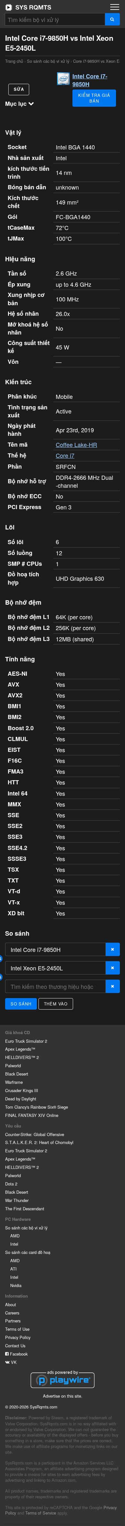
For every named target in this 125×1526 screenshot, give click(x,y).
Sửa (19, 89)
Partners (13, 1321)
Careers (12, 1313)
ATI (13, 1269)
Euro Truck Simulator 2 (26, 1041)
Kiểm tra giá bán (94, 98)
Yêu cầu (13, 1126)
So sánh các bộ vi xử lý (48, 61)
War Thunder (17, 1200)
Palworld (13, 1065)
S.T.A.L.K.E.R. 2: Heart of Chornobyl (39, 1142)
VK (13, 1362)
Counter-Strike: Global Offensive (34, 1134)
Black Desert (16, 1074)
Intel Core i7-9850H (89, 80)
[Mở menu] (114, 7)
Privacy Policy (17, 1337)
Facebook (18, 1354)
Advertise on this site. (62, 1396)
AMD (15, 1236)
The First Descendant (24, 1209)
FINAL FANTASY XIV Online (31, 1115)
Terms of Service (40, 1513)
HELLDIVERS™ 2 (22, 1057)
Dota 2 (11, 1184)
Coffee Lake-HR (76, 444)
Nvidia (15, 1285)
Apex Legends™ (20, 1049)
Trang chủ (28, 7)
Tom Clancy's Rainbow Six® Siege (36, 1107)
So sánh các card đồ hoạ (27, 1252)
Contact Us (15, 1345)
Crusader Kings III (21, 1090)
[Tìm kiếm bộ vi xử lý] (112, 19)
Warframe (14, 1082)
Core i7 (65, 455)
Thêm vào (56, 1004)
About (10, 1304)
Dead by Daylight (20, 1099)
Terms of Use (17, 1329)
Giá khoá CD (17, 1032)
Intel (14, 1244)
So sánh (21, 1004)
